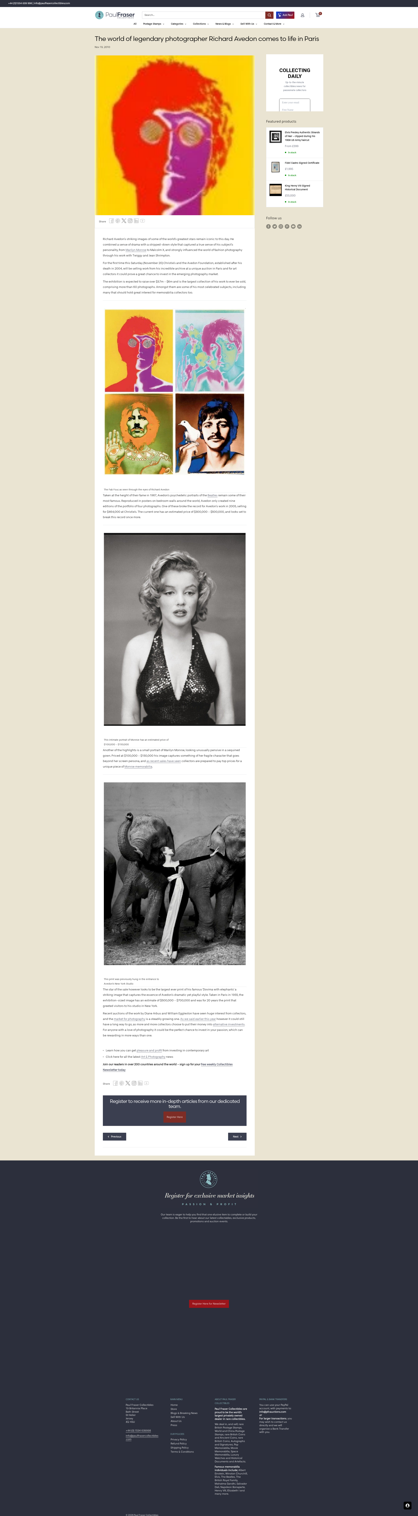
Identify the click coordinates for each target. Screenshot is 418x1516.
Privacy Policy (179, 1439)
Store (174, 1409)
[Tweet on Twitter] (124, 221)
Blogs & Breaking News (184, 1413)
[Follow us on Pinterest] (287, 226)
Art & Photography (153, 1056)
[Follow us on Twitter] (274, 226)
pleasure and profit (149, 1050)
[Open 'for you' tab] (407, 1505)
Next (235, 1136)
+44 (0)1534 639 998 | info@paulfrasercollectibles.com (39, 3)
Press (174, 1425)
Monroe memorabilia (138, 766)
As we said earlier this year (198, 1019)
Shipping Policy (180, 1447)
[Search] (269, 15)
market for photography (129, 1019)
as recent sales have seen (163, 761)
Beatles (212, 495)
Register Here (175, 1117)
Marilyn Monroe (136, 250)
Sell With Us (178, 1417)
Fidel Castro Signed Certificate (302, 163)
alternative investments (229, 1024)
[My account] (302, 15)
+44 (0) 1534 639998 (138, 1430)
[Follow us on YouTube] (293, 226)
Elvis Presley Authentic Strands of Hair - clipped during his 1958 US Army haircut (302, 136)
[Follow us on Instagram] (281, 226)
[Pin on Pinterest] (117, 221)
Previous (116, 1136)
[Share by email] (130, 221)
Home (174, 1405)
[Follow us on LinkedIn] (299, 226)
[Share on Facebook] (111, 221)
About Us (176, 1421)
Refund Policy (179, 1443)
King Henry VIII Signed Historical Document (297, 187)
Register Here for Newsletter (209, 1303)
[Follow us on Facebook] (268, 226)
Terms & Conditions (182, 1451)
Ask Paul (288, 15)
